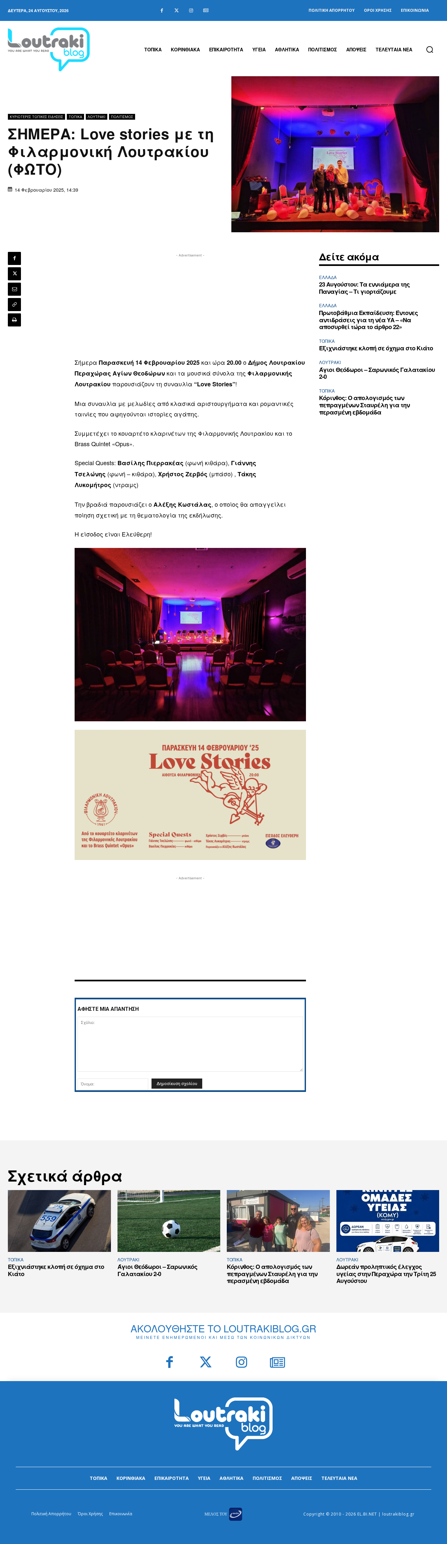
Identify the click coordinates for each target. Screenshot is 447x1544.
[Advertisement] (190, 304)
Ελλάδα (328, 277)
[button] (429, 49)
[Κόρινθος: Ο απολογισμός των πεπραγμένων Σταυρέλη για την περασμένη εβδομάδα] (278, 1221)
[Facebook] (162, 10)
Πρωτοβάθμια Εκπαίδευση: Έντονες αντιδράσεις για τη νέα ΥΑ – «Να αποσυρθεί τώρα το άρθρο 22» (368, 319)
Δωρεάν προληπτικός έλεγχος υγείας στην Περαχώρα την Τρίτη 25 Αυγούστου (386, 1273)
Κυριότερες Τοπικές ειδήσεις (36, 116)
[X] (14, 273)
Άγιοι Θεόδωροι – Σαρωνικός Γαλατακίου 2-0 (377, 373)
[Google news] (206, 10)
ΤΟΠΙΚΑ (75, 116)
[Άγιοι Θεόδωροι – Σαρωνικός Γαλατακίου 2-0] (169, 1221)
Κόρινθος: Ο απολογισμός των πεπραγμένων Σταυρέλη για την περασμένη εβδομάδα (364, 405)
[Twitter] (176, 10)
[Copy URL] (14, 304)
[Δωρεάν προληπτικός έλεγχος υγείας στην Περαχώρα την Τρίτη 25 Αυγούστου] (387, 1221)
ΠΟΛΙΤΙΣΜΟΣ (122, 116)
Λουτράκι (96, 116)
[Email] (14, 289)
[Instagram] (191, 10)
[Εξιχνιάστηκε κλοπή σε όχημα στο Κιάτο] (59, 1221)
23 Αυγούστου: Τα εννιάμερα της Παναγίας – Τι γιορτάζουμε (364, 288)
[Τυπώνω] (14, 319)
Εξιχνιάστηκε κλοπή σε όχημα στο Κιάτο (376, 348)
